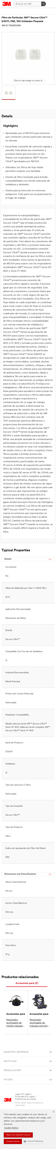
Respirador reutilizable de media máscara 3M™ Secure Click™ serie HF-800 (15, 1023)
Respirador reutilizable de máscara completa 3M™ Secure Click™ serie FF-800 (39, 1023)
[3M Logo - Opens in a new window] (6, 4)
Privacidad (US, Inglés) (25, 1097)
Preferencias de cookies (25, 1099)
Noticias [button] (10, 1061)
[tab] (26, 983)
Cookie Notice (11, 1128)
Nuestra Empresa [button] (16, 1052)
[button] (33, 1141)
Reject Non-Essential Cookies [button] (18, 1135)
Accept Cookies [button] (12, 1141)
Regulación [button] (12, 1070)
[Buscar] (43, 4)
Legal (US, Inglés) (22, 1094)
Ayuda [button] (8, 1080)
